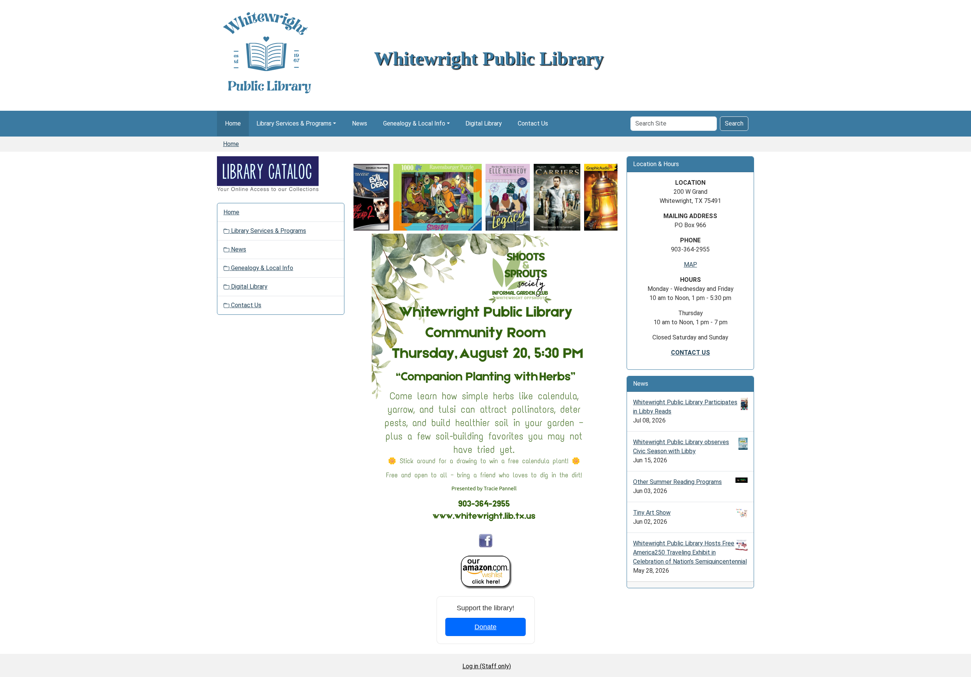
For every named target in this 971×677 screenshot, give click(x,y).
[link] (356, 197)
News (359, 123)
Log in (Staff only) (486, 666)
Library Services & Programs (294, 123)
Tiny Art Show (652, 512)
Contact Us (533, 123)
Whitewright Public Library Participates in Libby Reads (685, 407)
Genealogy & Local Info (414, 123)
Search (734, 123)
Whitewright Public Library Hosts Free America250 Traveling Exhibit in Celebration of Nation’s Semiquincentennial (690, 552)
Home (233, 123)
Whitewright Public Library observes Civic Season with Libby (681, 446)
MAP (690, 264)
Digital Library (483, 123)
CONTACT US (690, 352)
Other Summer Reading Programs (677, 481)
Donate (485, 627)
